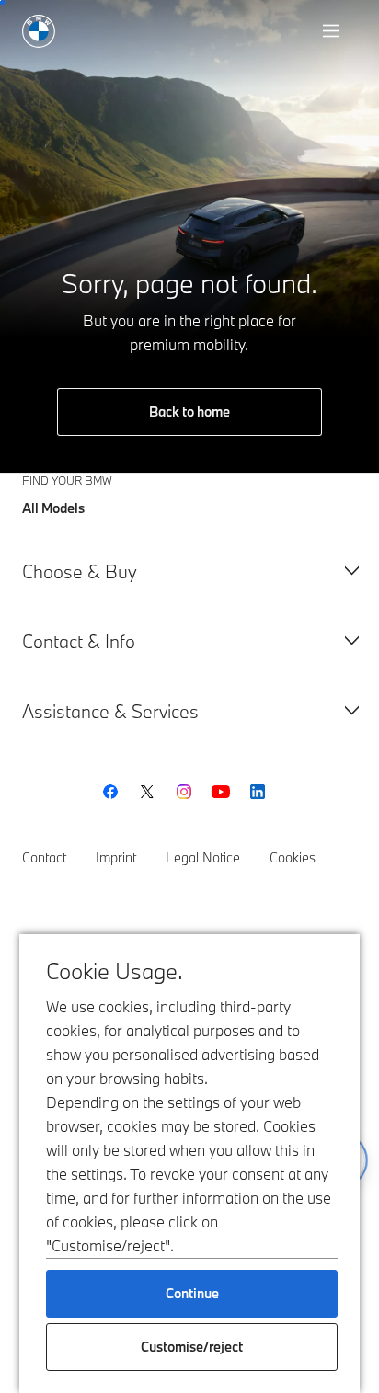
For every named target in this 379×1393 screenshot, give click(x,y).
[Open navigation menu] (333, 31)
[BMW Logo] (38, 31)
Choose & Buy (79, 571)
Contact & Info (78, 641)
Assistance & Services (110, 711)
